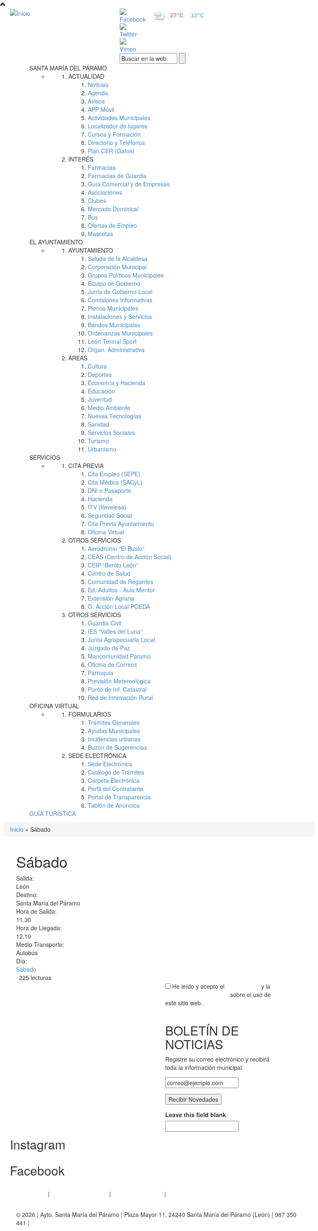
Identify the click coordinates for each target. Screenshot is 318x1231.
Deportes (100, 374)
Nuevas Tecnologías (114, 416)
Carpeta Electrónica (114, 780)
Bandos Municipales (114, 325)
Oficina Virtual (106, 532)
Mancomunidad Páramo (119, 656)
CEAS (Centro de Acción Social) (129, 557)
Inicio (17, 829)
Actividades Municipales (119, 117)
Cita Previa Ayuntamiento (121, 523)
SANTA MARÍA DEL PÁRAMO (68, 68)
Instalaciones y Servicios (120, 316)
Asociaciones (105, 192)
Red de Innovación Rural (120, 697)
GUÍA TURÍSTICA (52, 813)
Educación (101, 391)
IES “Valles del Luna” (115, 631)
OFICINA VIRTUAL (54, 706)
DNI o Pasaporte (109, 490)
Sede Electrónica (110, 764)
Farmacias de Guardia (117, 175)
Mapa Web (182, 1194)
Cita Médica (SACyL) (115, 482)
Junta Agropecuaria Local (121, 639)
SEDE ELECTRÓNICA (97, 755)
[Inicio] (55, 12)
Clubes (97, 200)
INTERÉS (80, 159)
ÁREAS (77, 358)
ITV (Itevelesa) (107, 507)
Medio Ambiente (109, 407)
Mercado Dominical (113, 209)
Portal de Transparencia (119, 797)
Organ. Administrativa (116, 349)
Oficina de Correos (112, 664)
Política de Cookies (138, 1194)
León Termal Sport (112, 341)
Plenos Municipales (113, 308)
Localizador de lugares (117, 126)
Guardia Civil (104, 623)
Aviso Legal (31, 1194)
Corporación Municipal (117, 267)
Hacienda (100, 499)
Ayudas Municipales (114, 731)
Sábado (26, 969)
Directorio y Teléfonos (116, 142)
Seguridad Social (110, 515)
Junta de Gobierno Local (120, 291)
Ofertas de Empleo (112, 225)
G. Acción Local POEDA (119, 606)
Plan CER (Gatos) (111, 151)
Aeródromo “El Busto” (116, 548)
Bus (93, 217)
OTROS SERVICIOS (94, 540)
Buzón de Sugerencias (117, 747)
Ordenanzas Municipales (120, 333)
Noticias (98, 84)
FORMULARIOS (89, 714)
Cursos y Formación (114, 134)
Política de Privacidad (79, 1194)
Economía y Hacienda (116, 383)
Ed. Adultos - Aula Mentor (121, 590)
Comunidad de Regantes (120, 581)
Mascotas (100, 233)
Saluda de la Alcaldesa (117, 258)
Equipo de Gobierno (114, 283)
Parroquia (100, 673)
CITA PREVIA (86, 465)
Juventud (100, 399)
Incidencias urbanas (114, 739)
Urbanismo (102, 449)
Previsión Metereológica (119, 681)
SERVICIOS (44, 457)
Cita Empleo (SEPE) (114, 474)
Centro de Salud (109, 573)
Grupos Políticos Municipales (126, 275)
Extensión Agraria (111, 598)
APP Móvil (101, 109)
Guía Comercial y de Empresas (129, 184)
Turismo (98, 441)
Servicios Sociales (111, 432)
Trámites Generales (114, 722)
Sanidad (98, 424)
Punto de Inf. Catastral (117, 689)
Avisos (96, 101)
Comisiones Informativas (120, 300)
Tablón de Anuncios (114, 805)
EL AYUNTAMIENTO (56, 242)
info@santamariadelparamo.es (71, 1223)
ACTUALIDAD (86, 76)
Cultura (97, 366)
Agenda (98, 93)
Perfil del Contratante (115, 788)
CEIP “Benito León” (113, 565)
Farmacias (102, 167)
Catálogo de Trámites (116, 772)
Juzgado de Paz (109, 648)
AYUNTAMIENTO (90, 250)
